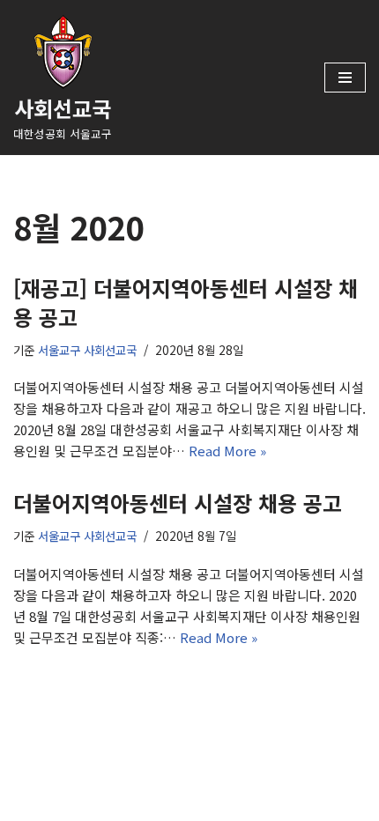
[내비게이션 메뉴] (345, 77)
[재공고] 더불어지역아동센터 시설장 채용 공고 (185, 302)
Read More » (227, 450)
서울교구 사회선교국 (87, 350)
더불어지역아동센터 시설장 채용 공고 (177, 502)
